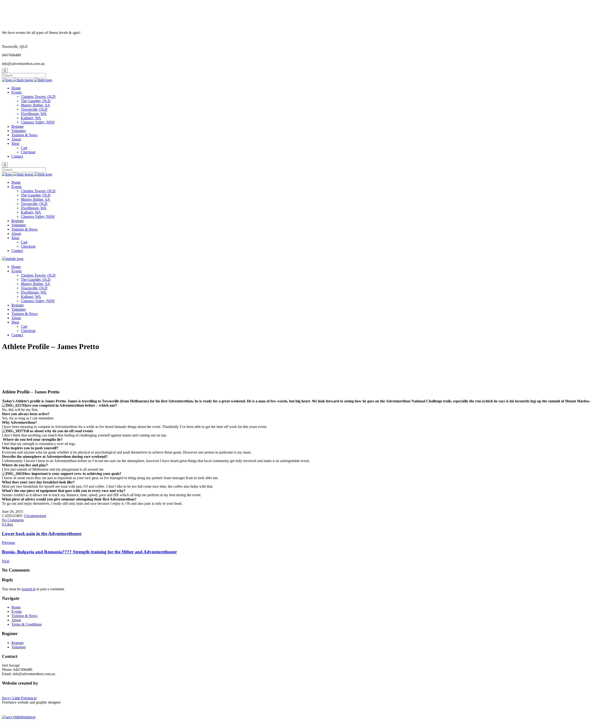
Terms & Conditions (26, 624)
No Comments (13, 520)
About (16, 620)
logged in (29, 589)
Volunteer (18, 647)
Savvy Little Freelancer (19, 698)
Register (17, 643)
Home (16, 607)
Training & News (24, 616)
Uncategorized (35, 516)
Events (16, 611)
